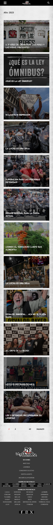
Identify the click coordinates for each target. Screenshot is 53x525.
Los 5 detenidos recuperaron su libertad (24, 416)
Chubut (7, 499)
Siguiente (40, 429)
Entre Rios (17, 492)
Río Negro (29, 492)
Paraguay (31, 484)
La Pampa (44, 492)
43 (30, 429)
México (23, 484)
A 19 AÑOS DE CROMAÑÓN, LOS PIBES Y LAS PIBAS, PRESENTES (25, 46)
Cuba (6, 484)
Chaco (29, 497)
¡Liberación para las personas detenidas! (23, 180)
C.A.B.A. (7, 492)
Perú (32, 486)
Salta (30, 499)
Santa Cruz (44, 499)
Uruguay (16, 486)
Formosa (30, 504)
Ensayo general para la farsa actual (22, 214)
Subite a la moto (26, 474)
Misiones (44, 497)
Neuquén (17, 494)
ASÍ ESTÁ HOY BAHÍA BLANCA (20, 384)
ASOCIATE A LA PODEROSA (26, 477)
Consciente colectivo (26, 470)
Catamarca (44, 494)
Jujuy (7, 504)
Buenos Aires (7, 502)
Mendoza (29, 494)
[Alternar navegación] (5, 3)
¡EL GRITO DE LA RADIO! (17, 350)
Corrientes (44, 504)
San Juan (17, 502)
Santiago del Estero (29, 502)
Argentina (6, 486)
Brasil (39, 486)
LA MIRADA (26, 467)
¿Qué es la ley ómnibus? (19, 81)
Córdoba (7, 494)
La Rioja (17, 504)
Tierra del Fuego (44, 502)
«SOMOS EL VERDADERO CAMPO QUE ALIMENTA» (24, 248)
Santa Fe (17, 499)
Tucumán (7, 497)
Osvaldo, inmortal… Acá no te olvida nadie (26, 315)
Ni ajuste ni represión (18, 114)
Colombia (15, 484)
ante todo (26, 463)
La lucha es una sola (18, 148)
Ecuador (47, 484)
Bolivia (23, 486)
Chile (39, 484)
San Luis (17, 497)
